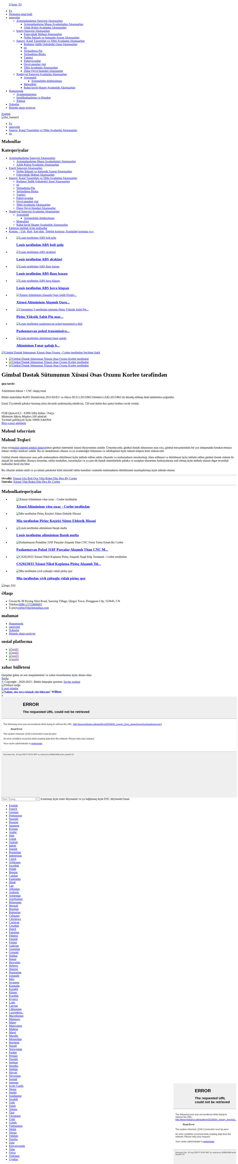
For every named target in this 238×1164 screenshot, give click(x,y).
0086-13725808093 (30, 604)
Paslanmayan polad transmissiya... (43, 331)
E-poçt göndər (9, 688)
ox (25, 47)
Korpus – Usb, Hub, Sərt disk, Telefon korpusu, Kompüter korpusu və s (51, 231)
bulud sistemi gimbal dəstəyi (29, 447)
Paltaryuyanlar (32, 60)
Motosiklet (30, 84)
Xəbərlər (14, 104)
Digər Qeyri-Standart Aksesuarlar (43, 70)
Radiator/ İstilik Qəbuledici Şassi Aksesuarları (50, 44)
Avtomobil (30, 77)
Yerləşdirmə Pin (33, 50)
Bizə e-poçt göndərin (13, 423)
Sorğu (5, 678)
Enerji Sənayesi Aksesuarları (33, 30)
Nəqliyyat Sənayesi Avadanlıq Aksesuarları (41, 74)
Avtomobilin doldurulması (46, 80)
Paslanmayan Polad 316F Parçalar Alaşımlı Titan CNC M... (62, 550)
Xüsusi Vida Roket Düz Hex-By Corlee (36, 481)
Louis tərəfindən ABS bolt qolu (40, 245)
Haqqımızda (16, 91)
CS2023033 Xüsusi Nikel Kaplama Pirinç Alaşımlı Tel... (58, 564)
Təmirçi (28, 57)
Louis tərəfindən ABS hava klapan (42, 288)
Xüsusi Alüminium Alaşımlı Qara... (43, 302)
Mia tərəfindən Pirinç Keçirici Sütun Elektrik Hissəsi (56, 521)
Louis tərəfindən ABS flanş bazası (41, 273)
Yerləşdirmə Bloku (35, 54)
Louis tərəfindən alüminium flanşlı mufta (47, 535)
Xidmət (20, 101)
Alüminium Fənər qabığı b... (38, 345)
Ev (10, 10)
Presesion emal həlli (20, 14)
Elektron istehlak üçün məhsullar (28, 228)
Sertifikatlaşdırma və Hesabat (33, 97)
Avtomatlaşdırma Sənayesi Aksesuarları (39, 20)
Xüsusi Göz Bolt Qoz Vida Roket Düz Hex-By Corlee (45, 478)
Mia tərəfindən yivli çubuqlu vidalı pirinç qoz (50, 578)
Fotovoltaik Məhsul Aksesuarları (43, 34)
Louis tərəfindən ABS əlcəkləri (39, 259)
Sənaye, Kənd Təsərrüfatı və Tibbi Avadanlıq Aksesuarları (50, 40)
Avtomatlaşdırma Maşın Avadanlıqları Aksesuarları (53, 24)
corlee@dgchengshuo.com (33, 607)
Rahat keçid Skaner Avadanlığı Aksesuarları (49, 87)
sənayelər (14, 17)
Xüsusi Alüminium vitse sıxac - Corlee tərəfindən (53, 506)
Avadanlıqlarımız (26, 94)
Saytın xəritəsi (72, 681)
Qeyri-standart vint (35, 64)
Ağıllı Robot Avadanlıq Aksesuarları (45, 27)
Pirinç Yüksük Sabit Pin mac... (39, 317)
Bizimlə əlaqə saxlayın (22, 107)
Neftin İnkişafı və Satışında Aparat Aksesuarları (51, 37)
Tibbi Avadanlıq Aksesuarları (41, 67)
